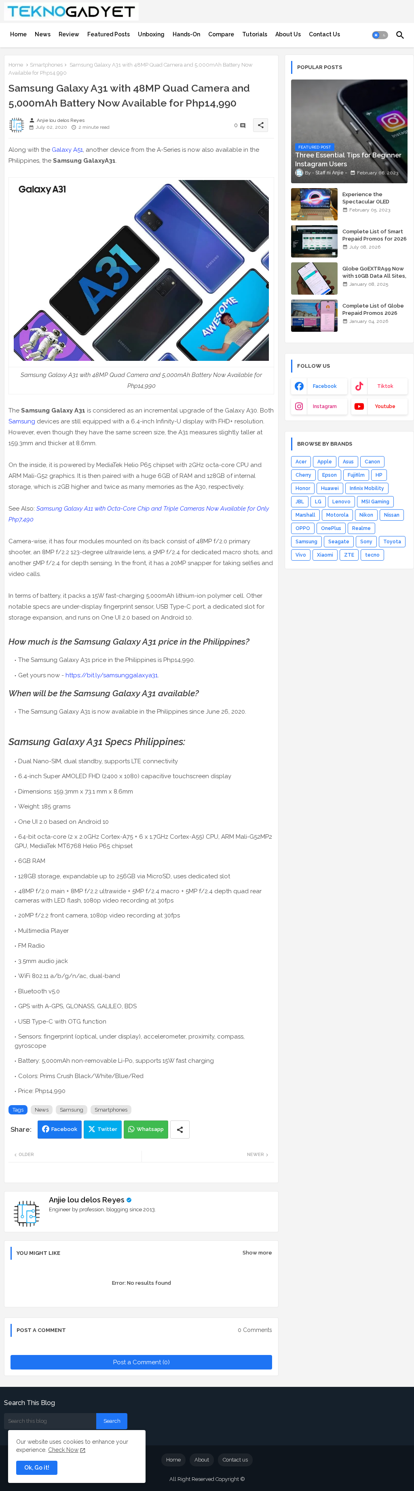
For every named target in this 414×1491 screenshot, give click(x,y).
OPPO (303, 528)
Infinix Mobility (367, 488)
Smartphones (46, 65)
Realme (361, 528)
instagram (325, 406)
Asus (348, 462)
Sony (366, 541)
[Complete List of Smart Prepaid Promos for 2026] (314, 241)
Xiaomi (325, 555)
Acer (301, 462)
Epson (329, 475)
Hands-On (186, 34)
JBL (300, 502)
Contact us (235, 1460)
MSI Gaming (375, 502)
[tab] (18, 34)
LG (318, 502)
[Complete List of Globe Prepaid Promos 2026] (314, 315)
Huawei (330, 488)
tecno (372, 555)
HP (379, 475)
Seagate (338, 541)
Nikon (366, 515)
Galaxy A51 (67, 149)
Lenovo (341, 502)
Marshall (305, 515)
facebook (325, 386)
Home (18, 34)
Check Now (63, 1450)
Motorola (337, 515)
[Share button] (180, 1129)
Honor (303, 488)
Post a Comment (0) (141, 1362)
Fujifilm (356, 475)
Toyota (392, 541)
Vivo (301, 555)
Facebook (64, 1129)
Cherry (303, 475)
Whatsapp (150, 1129)
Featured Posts (108, 34)
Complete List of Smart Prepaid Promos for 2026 (374, 235)
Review (69, 34)
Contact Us (324, 34)
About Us (288, 34)
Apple (324, 462)
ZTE (349, 555)
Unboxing (151, 34)
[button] (380, 35)
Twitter (107, 1129)
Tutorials (254, 34)
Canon (372, 462)
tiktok (385, 386)
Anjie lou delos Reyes (87, 1200)
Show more (257, 1253)
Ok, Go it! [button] (36, 1467)
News (43, 34)
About (201, 1460)
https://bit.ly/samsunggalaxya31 (111, 675)
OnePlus (331, 528)
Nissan (391, 515)
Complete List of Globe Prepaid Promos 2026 (373, 309)
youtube (385, 406)
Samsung (21, 421)
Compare (221, 34)
